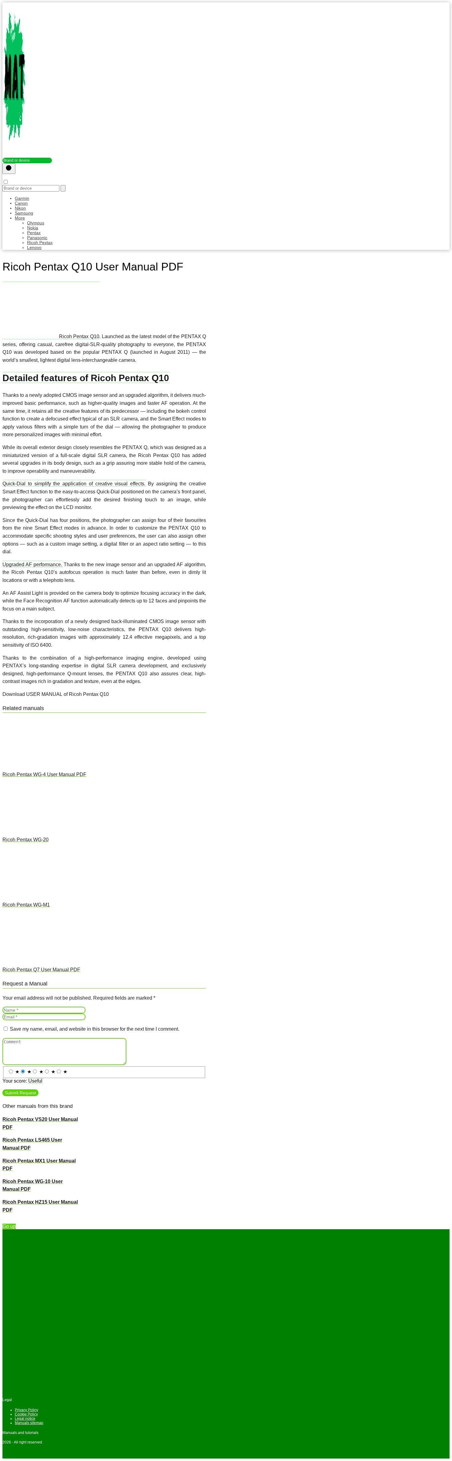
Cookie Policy (26, 1414)
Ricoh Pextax (40, 242)
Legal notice (25, 1418)
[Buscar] (8, 168)
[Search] (63, 188)
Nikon (20, 208)
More (20, 217)
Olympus (35, 222)
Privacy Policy (26, 1410)
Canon (21, 203)
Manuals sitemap (29, 1423)
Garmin (22, 198)
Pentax (34, 232)
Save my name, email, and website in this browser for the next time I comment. (94, 1029)
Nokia (32, 227)
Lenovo (34, 247)
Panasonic (37, 237)
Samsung (24, 213)
